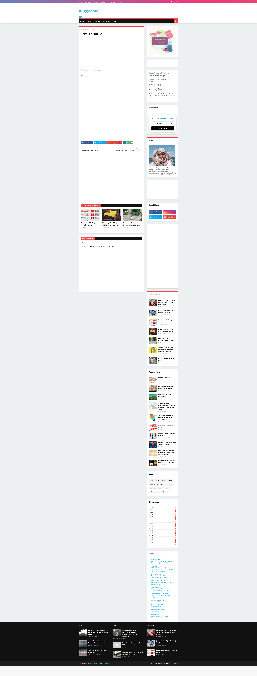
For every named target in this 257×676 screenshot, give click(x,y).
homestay (164, 484)
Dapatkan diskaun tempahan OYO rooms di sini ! (132, 644)
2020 (163, 521)
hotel (170, 484)
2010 (163, 544)
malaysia (160, 488)
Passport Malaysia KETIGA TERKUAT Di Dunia (167, 443)
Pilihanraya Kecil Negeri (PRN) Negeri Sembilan (110, 224)
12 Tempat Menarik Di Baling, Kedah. (165, 396)
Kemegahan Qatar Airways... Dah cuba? (97, 642)
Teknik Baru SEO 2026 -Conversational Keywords (159, 576)
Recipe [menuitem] (115, 21)
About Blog (87, 2)
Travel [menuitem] (89, 21)
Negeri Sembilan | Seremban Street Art (97, 651)
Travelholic (155, 566)
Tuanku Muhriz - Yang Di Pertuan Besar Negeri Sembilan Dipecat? (166, 349)
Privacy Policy (113, 2)
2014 (163, 535)
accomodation (154, 484)
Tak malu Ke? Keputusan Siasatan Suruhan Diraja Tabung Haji (161, 562)
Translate (164, 90)
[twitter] (174, 2)
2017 (163, 528)
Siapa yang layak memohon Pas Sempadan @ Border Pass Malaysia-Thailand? (166, 406)
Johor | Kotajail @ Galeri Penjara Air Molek (166, 312)
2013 (163, 537)
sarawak (158, 492)
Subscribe (162, 128)
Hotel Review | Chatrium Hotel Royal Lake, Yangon (132, 653)
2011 (163, 542)
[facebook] (171, 2)
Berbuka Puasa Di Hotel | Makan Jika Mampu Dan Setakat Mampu (166, 452)
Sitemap (121, 2)
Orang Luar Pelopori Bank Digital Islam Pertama (161, 596)
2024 (163, 512)
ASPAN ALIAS (155, 614)
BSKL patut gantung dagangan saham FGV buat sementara (160, 617)
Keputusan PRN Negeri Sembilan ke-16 (89, 224)
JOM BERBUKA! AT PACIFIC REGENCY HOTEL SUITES (166, 461)
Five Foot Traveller (158, 610)
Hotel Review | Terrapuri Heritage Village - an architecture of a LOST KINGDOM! (130, 633)
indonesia (153, 488)
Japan (151, 480)
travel (165, 492)
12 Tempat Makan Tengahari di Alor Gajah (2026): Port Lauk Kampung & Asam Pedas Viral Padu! (162, 569)
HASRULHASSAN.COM (158, 581)
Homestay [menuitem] (106, 21)
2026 (163, 507)
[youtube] (169, 217)
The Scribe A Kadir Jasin (159, 594)
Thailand (170, 480)
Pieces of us (155, 611)
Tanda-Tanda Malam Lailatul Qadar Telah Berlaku (162, 583)
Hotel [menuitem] (97, 21)
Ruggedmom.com (87, 70)
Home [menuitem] (82, 21)
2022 (163, 517)
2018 (163, 526)
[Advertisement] (111, 53)
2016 (163, 530)
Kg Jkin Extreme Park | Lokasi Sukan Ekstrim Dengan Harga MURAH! (98, 632)
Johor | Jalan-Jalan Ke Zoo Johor (166, 359)
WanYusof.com (156, 574)
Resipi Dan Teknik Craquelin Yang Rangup (131, 224)
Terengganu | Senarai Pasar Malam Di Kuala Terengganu (165, 417)
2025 (163, 510)
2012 (163, 540)
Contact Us (96, 2)
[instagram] (177, 2)
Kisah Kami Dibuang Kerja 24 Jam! (166, 426)
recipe (167, 488)
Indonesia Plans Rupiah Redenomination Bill (166, 387)
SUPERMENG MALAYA (158, 600)
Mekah (158, 480)
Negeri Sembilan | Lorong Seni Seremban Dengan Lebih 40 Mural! (167, 302)
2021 (163, 519)
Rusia (163, 480)
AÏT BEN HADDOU (156, 606)
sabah (152, 492)
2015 (163, 533)
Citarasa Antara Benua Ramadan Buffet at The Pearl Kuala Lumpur (161, 589)
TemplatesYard (94, 663)
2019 (163, 524)
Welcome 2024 (156, 602)
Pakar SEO (108, 663)
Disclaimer (104, 2)
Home (80, 2)
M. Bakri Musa (156, 559)
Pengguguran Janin (164, 378)
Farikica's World (157, 605)
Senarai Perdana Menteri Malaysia (166, 434)
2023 (163, 514)
